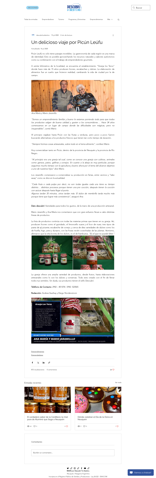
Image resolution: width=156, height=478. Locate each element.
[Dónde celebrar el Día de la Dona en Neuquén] (98, 400)
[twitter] (68, 468)
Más (108, 19)
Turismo (61, 19)
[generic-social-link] (71, 468)
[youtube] (85, 468)
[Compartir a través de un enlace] (49, 363)
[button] (118, 19)
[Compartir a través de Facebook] (32, 363)
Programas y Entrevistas (77, 19)
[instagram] (75, 468)
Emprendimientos (96, 19)
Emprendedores (48, 19)
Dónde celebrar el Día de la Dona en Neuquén (95, 418)
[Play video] (72, 321)
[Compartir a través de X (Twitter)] (38, 363)
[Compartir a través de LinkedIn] (43, 363)
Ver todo (118, 382)
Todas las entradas (30, 19)
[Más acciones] (113, 35)
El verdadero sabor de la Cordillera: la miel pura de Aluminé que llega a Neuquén (47, 418)
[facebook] (81, 468)
